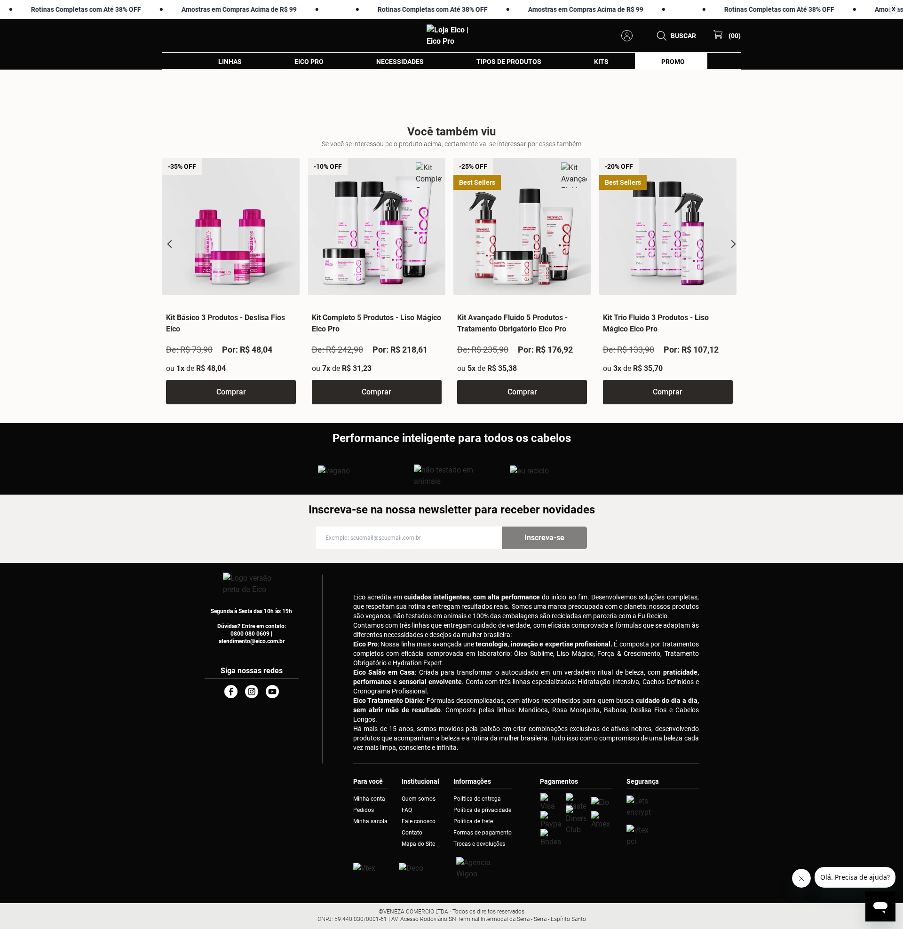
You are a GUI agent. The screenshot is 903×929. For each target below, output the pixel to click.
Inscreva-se (544, 537)
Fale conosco (419, 821)
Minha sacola (370, 821)
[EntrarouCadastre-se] (629, 36)
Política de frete (473, 821)
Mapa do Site (418, 844)
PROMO (673, 61)
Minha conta (369, 798)
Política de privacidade (482, 810)
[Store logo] (451, 35)
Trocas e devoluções (479, 844)
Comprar (231, 391)
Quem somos (419, 798)
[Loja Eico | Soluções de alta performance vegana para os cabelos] (662, 806)
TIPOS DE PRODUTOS (508, 61)
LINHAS (230, 61)
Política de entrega (477, 798)
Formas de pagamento (482, 832)
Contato (412, 832)
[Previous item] (169, 244)
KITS (601, 61)
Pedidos (363, 810)
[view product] (231, 226)
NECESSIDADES (400, 61)
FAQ (407, 810)
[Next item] (733, 244)
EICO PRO (309, 61)
